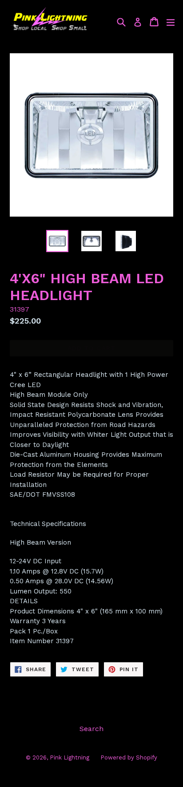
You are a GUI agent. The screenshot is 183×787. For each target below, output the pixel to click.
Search (91, 728)
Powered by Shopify (128, 757)
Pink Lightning (69, 757)
